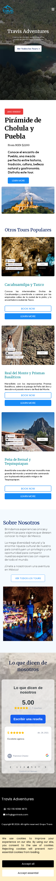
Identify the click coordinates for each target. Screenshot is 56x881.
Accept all (28, 864)
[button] (53, 9)
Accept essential (28, 873)
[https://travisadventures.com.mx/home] (8, 9)
